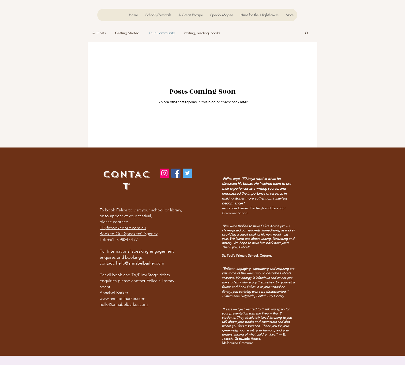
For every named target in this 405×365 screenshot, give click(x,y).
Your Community (162, 33)
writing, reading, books (202, 33)
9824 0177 (129, 239)
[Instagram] (164, 173)
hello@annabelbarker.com (140, 263)
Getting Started (127, 33)
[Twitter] (187, 173)
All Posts (99, 33)
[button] (306, 33)
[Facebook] (175, 173)
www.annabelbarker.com (122, 298)
